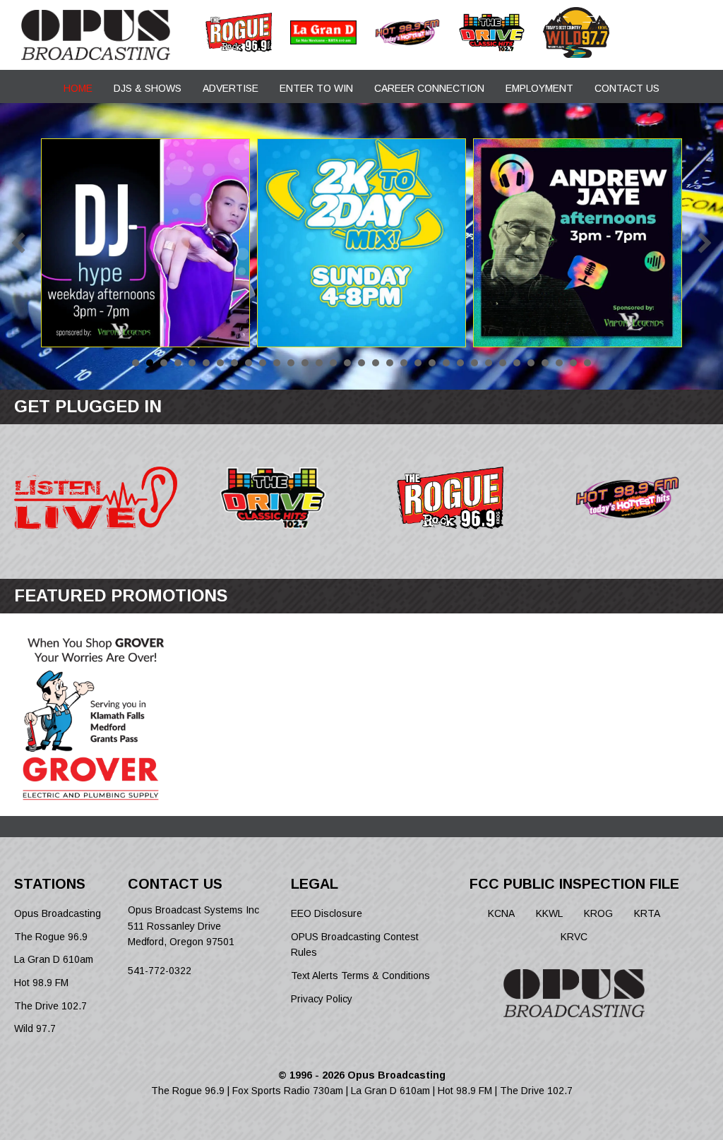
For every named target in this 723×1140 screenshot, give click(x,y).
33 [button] (587, 362)
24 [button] (460, 362)
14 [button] (319, 362)
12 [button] (290, 362)
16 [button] (347, 362)
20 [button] (403, 362)
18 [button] (375, 362)
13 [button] (305, 362)
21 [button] (418, 362)
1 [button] (135, 362)
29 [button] (530, 362)
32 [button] (573, 362)
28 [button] (516, 362)
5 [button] (192, 362)
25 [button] (474, 362)
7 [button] (220, 362)
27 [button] (502, 362)
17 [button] (361, 362)
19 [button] (389, 362)
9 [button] (248, 362)
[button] (18, 243)
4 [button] (177, 362)
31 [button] (559, 362)
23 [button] (446, 362)
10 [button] (262, 362)
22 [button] (432, 362)
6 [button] (206, 362)
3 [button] (163, 362)
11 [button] (276, 362)
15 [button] (333, 362)
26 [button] (488, 362)
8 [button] (234, 362)
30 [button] (545, 362)
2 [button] (149, 362)
